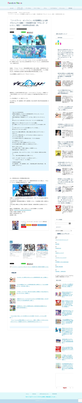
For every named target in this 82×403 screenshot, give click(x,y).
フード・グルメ (37, 8)
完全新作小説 (34, 266)
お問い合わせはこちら (44, 393)
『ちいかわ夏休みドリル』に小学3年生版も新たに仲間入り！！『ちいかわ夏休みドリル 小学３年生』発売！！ (67, 322)
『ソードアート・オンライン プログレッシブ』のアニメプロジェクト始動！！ (16, 252)
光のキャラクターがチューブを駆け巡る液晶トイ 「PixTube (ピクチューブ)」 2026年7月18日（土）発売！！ (67, 294)
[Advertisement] (64, 24)
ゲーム (45, 8)
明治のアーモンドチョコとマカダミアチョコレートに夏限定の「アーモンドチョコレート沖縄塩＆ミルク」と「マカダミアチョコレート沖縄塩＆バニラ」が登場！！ (67, 332)
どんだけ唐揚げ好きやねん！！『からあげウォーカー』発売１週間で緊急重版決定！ (65, 92)
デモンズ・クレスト (27, 266)
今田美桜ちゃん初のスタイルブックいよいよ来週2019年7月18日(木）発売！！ (65, 126)
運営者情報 (54, 393)
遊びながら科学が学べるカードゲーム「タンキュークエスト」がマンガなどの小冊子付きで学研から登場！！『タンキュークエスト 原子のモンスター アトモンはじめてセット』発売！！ (65, 54)
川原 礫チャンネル (44, 266)
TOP (13, 12)
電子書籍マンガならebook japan (62, 261)
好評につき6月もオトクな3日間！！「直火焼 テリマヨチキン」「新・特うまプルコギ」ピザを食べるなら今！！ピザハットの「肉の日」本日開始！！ (65, 200)
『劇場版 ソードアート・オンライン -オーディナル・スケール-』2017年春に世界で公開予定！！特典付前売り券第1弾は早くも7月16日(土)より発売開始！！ (29, 253)
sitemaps (70, 8)
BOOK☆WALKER (59, 266)
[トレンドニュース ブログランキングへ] (30, 32)
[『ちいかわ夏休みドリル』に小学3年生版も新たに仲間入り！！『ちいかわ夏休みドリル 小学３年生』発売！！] (12, 286)
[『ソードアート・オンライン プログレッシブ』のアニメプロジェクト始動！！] (16, 247)
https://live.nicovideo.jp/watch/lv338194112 (22, 210)
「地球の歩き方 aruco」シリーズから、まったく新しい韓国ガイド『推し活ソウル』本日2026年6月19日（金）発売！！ (67, 313)
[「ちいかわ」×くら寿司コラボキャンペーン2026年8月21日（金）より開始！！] (12, 279)
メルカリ (23, 226)
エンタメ (12, 8)
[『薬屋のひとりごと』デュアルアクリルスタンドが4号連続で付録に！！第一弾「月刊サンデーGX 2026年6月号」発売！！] (12, 301)
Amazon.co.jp (58, 248)
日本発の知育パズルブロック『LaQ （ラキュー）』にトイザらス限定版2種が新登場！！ (65, 164)
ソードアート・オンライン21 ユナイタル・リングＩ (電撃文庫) (34, 221)
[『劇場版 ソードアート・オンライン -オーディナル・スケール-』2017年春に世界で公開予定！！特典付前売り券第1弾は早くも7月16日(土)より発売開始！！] (29, 247)
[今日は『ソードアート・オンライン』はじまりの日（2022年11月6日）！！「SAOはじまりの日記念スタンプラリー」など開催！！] (42, 247)
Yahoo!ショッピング (60, 252)
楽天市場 (57, 244)
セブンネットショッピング (61, 257)
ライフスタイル (53, 8)
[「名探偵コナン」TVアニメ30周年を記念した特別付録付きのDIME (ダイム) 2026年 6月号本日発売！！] (12, 308)
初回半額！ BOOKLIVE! (61, 271)
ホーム (27, 393)
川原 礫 (39, 266)
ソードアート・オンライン (17, 266)
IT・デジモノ (28, 8)
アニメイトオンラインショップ (62, 239)
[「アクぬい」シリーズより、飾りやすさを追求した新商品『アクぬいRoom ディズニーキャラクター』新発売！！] (12, 294)
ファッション (62, 8)
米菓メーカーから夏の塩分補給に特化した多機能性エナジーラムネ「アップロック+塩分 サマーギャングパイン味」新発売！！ (65, 145)
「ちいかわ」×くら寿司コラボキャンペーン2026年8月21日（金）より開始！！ (32, 277)
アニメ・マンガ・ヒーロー (20, 8)
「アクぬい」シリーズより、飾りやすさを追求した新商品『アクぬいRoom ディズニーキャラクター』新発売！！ (67, 357)
